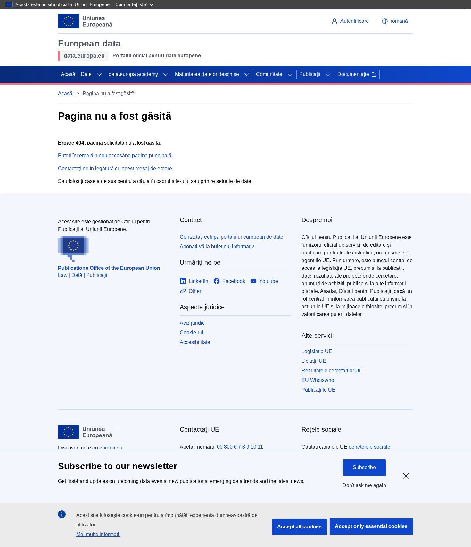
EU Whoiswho (318, 380)
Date (86, 74)
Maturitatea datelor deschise (207, 74)
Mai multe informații (98, 534)
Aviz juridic (192, 323)
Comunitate (269, 74)
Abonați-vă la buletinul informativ (217, 246)
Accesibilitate (195, 342)
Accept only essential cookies (371, 526)
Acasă (68, 74)
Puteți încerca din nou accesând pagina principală (114, 155)
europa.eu (110, 448)
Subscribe (364, 467)
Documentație (353, 74)
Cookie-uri (191, 332)
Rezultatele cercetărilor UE (332, 370)
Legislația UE (317, 351)
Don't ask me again (364, 485)
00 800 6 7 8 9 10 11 (240, 447)
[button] (394, 21)
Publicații (309, 74)
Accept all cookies (299, 526)
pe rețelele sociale (369, 447)
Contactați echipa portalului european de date (231, 237)
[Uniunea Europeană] (85, 21)
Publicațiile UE (318, 390)
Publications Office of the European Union (109, 268)
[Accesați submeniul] (99, 74)
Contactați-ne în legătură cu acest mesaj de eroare (115, 168)
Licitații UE (314, 361)
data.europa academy (133, 74)
